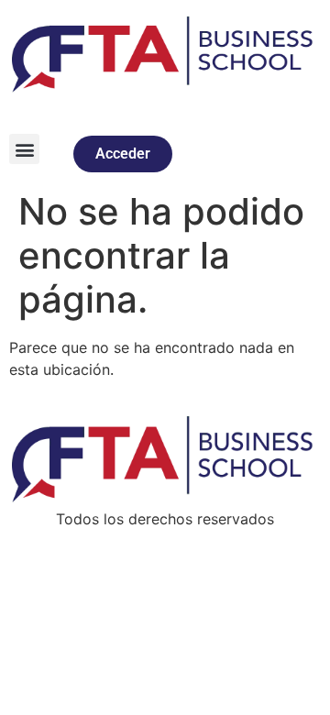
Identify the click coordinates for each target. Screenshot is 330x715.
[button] (24, 149)
